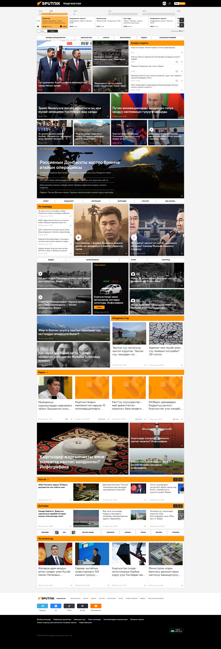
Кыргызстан (75, 598)
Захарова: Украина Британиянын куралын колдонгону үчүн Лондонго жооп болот (75, 173)
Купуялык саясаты (137, 619)
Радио (41, 372)
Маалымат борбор (156, 598)
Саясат (86, 598)
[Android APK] (176, 630)
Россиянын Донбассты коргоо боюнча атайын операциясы (80, 164)
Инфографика (132, 598)
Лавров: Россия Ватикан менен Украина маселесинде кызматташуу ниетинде (76, 192)
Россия (42, 479)
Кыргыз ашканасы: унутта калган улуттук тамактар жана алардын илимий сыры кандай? (54, 23)
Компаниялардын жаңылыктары (116, 619)
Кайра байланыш (85, 622)
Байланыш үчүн (80, 619)
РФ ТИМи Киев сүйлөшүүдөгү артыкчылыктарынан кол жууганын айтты (74, 180)
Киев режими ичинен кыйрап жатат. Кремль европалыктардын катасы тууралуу (73, 186)
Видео (142, 598)
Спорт (120, 598)
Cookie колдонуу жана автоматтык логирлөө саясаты (57, 622)
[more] (89, 89)
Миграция (111, 598)
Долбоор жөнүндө (44, 619)
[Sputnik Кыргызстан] (49, 6)
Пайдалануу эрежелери (62, 619)
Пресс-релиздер (94, 619)
